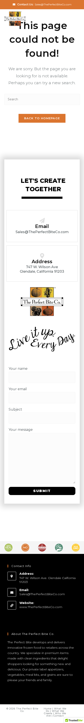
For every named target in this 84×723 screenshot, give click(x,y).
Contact (58, 715)
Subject (15, 409)
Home (47, 708)
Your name (18, 369)
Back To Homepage (42, 118)
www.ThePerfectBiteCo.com (40, 607)
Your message (21, 430)
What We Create (54, 712)
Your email (18, 389)
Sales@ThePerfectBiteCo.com (53, 4)
